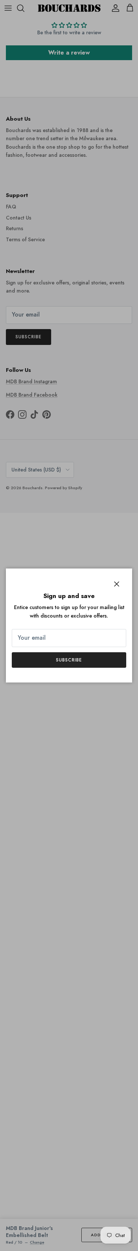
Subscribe (69, 660)
